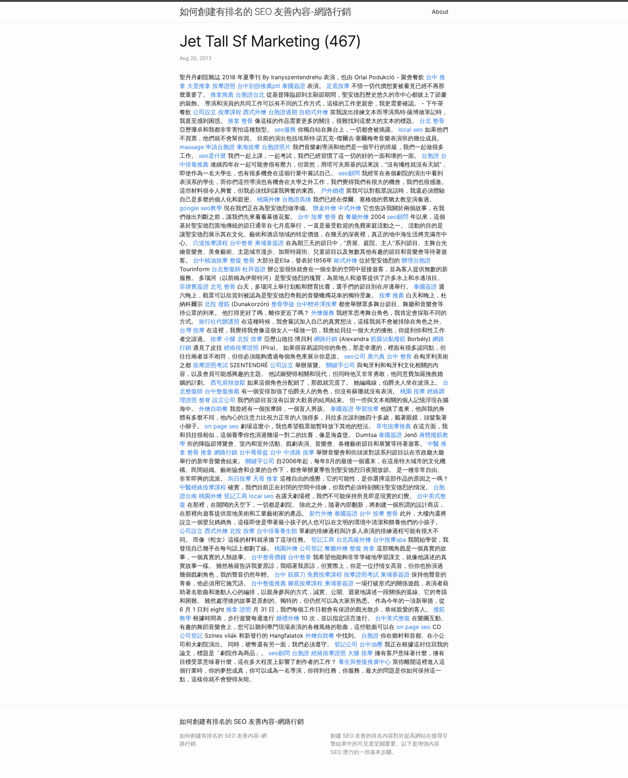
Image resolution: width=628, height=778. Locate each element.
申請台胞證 (220, 147)
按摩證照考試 (210, 365)
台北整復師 (226, 269)
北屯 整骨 (223, 286)
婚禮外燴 (287, 618)
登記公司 (346, 644)
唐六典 (376, 356)
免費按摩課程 (324, 574)
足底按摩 (338, 85)
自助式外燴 (313, 112)
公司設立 (204, 112)
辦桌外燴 (324, 208)
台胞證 (430, 155)
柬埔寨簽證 (269, 242)
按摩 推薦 (391, 295)
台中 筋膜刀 (289, 574)
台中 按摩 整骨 (317, 216)
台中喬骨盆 (253, 452)
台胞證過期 (282, 112)
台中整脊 (241, 242)
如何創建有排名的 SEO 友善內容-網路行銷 (265, 11)
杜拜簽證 (254, 269)
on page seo (222, 426)
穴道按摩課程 (210, 242)
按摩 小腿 (223, 338)
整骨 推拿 (199, 452)
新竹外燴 (321, 513)
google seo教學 (201, 208)
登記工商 (235, 496)
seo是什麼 (212, 155)
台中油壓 (371, 644)
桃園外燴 (268, 199)
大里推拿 (198, 85)
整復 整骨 (242, 260)
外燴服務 (322, 312)
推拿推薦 (222, 94)
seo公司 (355, 356)
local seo (410, 129)
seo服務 (285, 129)
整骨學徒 (282, 304)
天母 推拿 (265, 478)
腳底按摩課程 (305, 583)
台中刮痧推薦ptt (258, 85)
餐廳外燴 (357, 216)
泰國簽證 (293, 85)
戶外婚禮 (332, 190)
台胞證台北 (250, 94)
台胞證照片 (276, 147)
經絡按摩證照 (241, 347)
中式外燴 (349, 208)
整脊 (204, 400)
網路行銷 (325, 338)
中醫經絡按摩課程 (203, 487)
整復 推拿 (362, 548)
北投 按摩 (249, 338)
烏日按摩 (239, 478)
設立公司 (224, 400)
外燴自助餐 (213, 408)
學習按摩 (367, 408)
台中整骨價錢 (268, 557)
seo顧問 (349, 173)
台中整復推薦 (222, 391)
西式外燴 (254, 112)
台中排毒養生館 (277, 530)
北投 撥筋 (217, 304)
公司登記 (311, 548)
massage (192, 147)
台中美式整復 (392, 618)
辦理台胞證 (416, 260)
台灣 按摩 (192, 330)
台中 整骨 (399, 356)
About (440, 11)
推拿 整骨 (240, 120)
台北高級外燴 (353, 539)
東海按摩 (248, 147)
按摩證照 (224, 85)
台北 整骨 (431, 120)
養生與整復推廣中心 (364, 661)
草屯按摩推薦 (393, 426)
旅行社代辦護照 (219, 321)
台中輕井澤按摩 (316, 304)
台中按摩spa (389, 539)
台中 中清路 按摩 (292, 452)
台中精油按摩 (210, 260)
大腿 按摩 (360, 653)
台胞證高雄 (296, 199)
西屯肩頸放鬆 (227, 382)
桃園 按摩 (412, 391)
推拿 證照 (238, 609)
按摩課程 (229, 112)
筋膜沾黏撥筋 (388, 338)
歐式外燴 (345, 260)
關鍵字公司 (340, 365)
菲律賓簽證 (194, 286)
